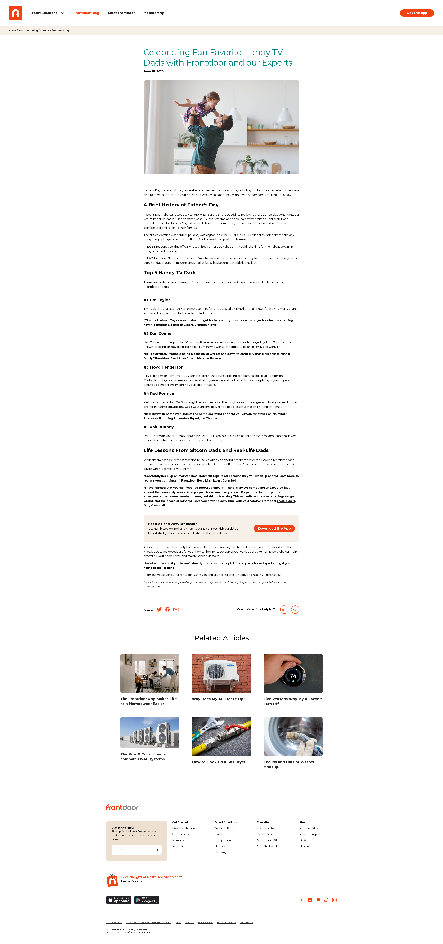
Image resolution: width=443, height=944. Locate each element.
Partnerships (246, 922)
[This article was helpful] (284, 610)
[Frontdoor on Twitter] (301, 900)
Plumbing (221, 852)
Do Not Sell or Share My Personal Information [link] (148, 922)
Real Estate (179, 846)
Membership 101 (267, 840)
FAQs (302, 840)
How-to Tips (264, 834)
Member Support (309, 834)
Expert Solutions (43, 13)
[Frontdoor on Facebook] (310, 900)
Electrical (220, 846)
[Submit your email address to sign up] (157, 850)
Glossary (304, 846)
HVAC (218, 834)
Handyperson (223, 840)
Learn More (129, 881)
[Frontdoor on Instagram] (334, 900)
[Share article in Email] (176, 610)
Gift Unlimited (180, 834)
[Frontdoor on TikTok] (326, 900)
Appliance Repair (225, 828)
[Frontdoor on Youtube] (318, 900)
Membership (153, 13)
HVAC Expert (286, 501)
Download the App (274, 528)
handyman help (189, 528)
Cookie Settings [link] (114, 922)
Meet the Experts (267, 846)
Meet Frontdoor (121, 13)
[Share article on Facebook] (167, 610)
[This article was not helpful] (295, 610)
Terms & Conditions (226, 922)
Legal (178, 922)
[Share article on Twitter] (159, 610)
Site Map (189, 922)
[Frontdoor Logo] (15, 13)
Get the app (417, 13)
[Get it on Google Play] (146, 900)
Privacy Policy (205, 922)
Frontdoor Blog (86, 13)
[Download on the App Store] (118, 900)
